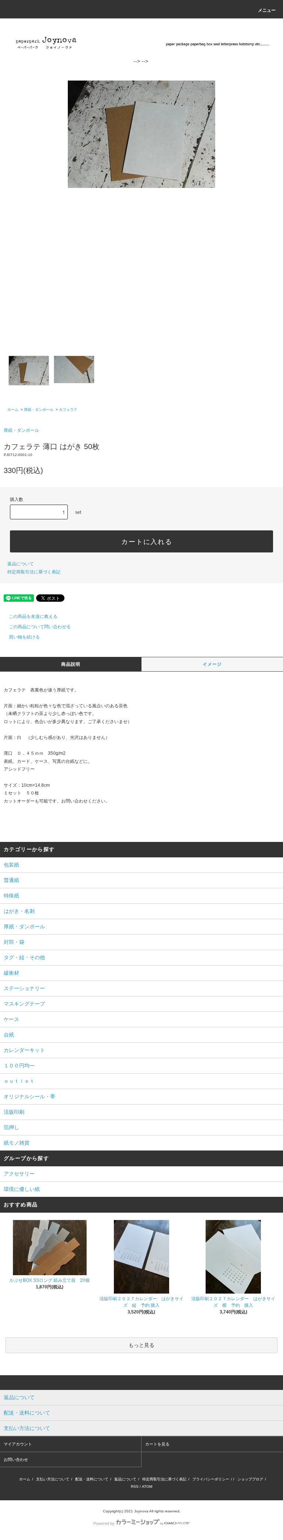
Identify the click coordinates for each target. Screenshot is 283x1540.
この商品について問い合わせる (40, 626)
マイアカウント (18, 1444)
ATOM (147, 1486)
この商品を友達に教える (33, 616)
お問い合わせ (16, 1459)
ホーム (12, 410)
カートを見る (157, 1444)
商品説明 (71, 664)
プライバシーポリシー (210, 1479)
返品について (20, 563)
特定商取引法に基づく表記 (33, 572)
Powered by (104, 1523)
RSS (135, 1486)
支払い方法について (52, 1479)
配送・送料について (91, 1479)
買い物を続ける (24, 637)
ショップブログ (250, 1479)
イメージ (212, 664)
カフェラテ (68, 410)
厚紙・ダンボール (38, 410)
